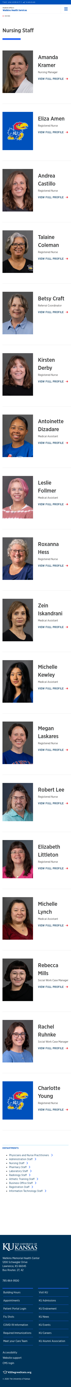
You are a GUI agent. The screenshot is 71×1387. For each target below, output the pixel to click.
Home (7, 16)
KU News (44, 1316)
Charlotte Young (49, 1092)
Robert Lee (51, 789)
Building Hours (11, 1292)
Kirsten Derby (46, 363)
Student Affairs (8, 8)
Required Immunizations (17, 1333)
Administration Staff (21, 1159)
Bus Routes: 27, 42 (12, 1270)
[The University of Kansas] (19, 1249)
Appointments (11, 1300)
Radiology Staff (18, 1175)
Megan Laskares (48, 732)
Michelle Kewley (47, 670)
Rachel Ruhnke (47, 1030)
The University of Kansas (19, 1379)
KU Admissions (47, 1300)
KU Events (45, 1325)
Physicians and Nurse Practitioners (29, 1155)
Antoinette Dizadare (51, 425)
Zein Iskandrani (50, 609)
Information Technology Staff (26, 1191)
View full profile (51, 79)
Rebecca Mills (48, 969)
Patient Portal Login (14, 1308)
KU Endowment (48, 1308)
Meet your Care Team (15, 1341)
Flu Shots (8, 1316)
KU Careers (45, 1333)
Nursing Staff (17, 1163)
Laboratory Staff (19, 1171)
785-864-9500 (10, 1280)
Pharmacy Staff (18, 1167)
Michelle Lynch (47, 907)
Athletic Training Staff (22, 1179)
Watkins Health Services (15, 10)
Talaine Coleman (48, 241)
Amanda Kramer (48, 61)
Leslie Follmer (47, 486)
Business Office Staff (21, 1183)
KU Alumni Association (52, 1341)
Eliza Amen (51, 118)
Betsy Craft (51, 298)
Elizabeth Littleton (49, 850)
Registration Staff (19, 1187)
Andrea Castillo (46, 179)
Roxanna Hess (48, 548)
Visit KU (43, 1292)
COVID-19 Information (15, 1325)
